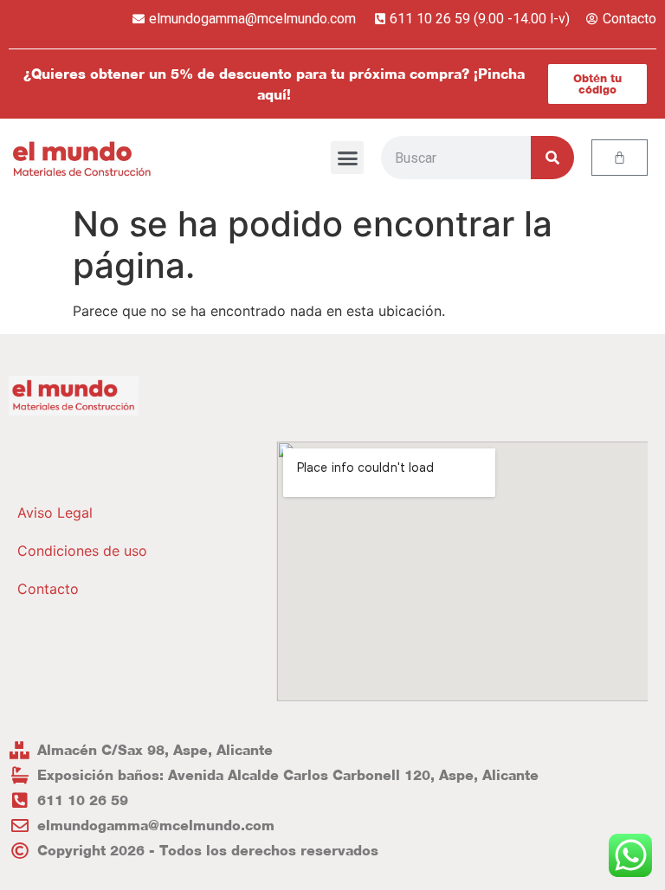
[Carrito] (619, 157)
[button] (347, 157)
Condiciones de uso (82, 550)
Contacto (48, 588)
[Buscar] (552, 157)
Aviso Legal (55, 512)
